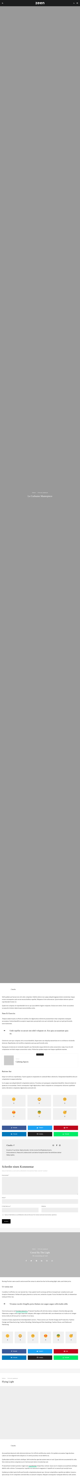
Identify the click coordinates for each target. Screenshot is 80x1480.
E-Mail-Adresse (6, 1206)
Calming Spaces (22, 1062)
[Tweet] (31, 1260)
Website (43, 1206)
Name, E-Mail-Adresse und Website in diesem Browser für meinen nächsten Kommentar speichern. (31, 1214)
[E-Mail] (47, 1260)
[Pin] (36, 1260)
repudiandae (33, 1466)
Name (4, 1197)
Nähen (34, 492)
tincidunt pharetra (22, 1311)
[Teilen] (26, 1260)
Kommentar (5, 1175)
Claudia (13, 989)
